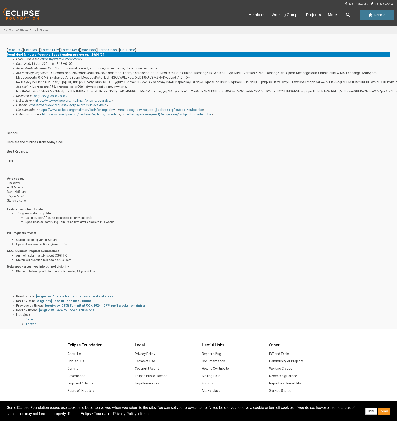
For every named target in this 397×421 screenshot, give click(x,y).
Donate (379, 15)
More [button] (332, 14)
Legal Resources (147, 383)
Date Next (31, 50)
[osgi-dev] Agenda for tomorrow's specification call (75, 296)
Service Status (280, 390)
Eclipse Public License (151, 376)
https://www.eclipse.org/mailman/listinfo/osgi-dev (76, 110)
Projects (313, 14)
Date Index (88, 50)
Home (7, 29)
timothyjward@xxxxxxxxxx (61, 59)
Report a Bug (211, 354)
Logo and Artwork (80, 383)
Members (256, 14)
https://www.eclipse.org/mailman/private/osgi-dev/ (73, 100)
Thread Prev (50, 50)
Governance (76, 376)
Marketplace (211, 390)
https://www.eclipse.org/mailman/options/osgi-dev (80, 114)
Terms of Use (145, 361)
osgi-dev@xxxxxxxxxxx (50, 96)
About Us (74, 354)
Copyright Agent (147, 368)
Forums (207, 383)
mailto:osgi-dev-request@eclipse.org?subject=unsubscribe (167, 114)
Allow (384, 411)
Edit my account (358, 3)
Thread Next (70, 50)
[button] (349, 14)
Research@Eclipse (283, 376)
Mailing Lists (40, 29)
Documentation (213, 361)
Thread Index (108, 50)
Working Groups (285, 14)
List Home (127, 50)
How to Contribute (215, 368)
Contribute (21, 29)
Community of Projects (286, 361)
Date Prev (15, 50)
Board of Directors (81, 390)
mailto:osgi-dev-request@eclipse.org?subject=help (68, 105)
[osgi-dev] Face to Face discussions (64, 301)
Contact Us (76, 361)
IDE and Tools (279, 354)
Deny (371, 411)
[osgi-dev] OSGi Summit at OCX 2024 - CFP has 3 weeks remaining (95, 305)
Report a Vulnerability (285, 383)
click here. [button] (146, 414)
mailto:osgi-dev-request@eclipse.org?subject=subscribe (161, 110)
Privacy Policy (145, 354)
